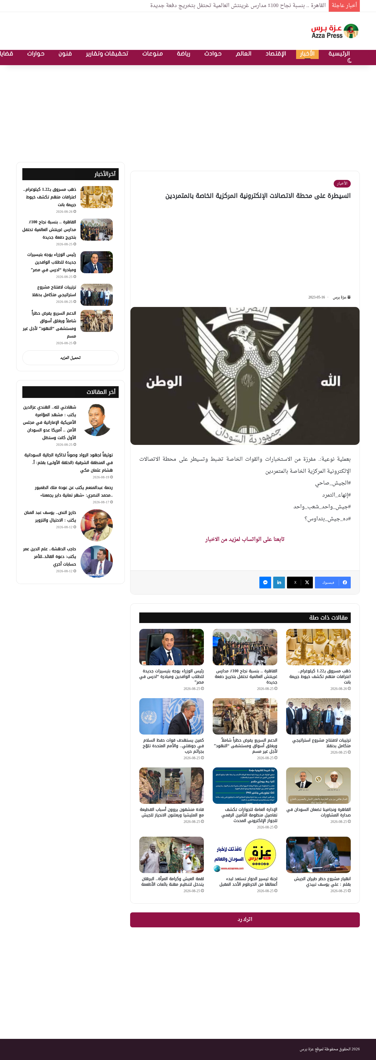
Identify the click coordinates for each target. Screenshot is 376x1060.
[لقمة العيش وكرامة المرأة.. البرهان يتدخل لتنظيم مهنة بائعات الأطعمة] (171, 855)
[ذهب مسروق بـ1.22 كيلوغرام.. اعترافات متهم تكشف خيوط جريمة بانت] (318, 647)
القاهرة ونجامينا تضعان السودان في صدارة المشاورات (318, 812)
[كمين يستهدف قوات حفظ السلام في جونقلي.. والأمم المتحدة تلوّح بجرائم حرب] (171, 716)
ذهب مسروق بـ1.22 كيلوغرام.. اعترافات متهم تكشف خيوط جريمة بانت (320, 676)
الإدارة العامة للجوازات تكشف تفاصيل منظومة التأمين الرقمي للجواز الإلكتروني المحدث (249, 815)
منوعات (152, 53)
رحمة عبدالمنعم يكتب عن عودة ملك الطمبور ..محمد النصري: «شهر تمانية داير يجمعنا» (74, 491)
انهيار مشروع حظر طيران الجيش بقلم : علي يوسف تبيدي (322, 881)
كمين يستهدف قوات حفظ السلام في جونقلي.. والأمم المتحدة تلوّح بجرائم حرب (173, 745)
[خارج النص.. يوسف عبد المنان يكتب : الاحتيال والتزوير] (96, 525)
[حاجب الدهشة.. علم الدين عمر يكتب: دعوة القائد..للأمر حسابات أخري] (96, 562)
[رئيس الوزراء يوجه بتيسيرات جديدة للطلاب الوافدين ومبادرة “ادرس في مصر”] (171, 647)
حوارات (36, 53)
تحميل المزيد (70, 358)
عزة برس (339, 297)
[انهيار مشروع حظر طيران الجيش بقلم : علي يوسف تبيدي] (318, 855)
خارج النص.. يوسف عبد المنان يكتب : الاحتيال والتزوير (50, 516)
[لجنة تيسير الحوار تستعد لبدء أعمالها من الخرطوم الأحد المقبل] (245, 855)
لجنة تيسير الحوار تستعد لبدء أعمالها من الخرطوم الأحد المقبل (248, 881)
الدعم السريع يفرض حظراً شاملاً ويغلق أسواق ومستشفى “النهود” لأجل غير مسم (245, 745)
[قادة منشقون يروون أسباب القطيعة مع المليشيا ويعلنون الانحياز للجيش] (171, 785)
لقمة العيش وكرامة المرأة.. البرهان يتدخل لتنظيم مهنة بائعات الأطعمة (172, 881)
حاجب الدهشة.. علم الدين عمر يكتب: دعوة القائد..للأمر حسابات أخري (49, 556)
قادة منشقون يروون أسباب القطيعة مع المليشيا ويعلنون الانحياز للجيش (172, 812)
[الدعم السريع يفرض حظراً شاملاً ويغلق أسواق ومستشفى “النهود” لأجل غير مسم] (245, 716)
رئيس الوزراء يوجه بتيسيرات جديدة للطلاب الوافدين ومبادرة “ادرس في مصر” (171, 676)
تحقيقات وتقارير (107, 53)
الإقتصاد (276, 53)
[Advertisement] (188, 112)
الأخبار (307, 53)
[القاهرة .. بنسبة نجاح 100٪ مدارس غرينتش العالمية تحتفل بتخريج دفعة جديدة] (245, 647)
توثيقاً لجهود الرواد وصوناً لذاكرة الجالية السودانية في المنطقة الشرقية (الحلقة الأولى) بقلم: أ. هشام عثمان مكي (68, 462)
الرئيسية (339, 53)
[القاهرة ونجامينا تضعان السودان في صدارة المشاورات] (318, 785)
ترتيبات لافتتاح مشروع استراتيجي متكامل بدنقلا (321, 743)
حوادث (213, 53)
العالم (243, 53)
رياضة (183, 53)
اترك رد (245, 919)
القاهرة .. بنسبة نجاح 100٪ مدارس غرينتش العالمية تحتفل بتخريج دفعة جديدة (238, 6)
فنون (65, 53)
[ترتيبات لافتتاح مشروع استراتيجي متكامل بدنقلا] (318, 716)
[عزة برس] (335, 31)
